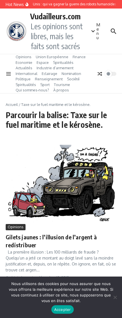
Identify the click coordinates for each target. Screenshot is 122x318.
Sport (45, 84)
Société (73, 79)
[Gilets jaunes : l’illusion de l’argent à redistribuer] (61, 184)
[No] (115, 297)
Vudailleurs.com (55, 16)
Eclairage (49, 73)
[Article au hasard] (100, 74)
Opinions (23, 57)
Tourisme (62, 84)
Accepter (62, 309)
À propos (61, 90)
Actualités (24, 68)
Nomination (71, 73)
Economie (24, 62)
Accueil (12, 104)
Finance (79, 57)
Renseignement (49, 79)
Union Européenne (52, 57)
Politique (23, 79)
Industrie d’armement (55, 68)
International (26, 73)
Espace (43, 62)
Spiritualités (63, 62)
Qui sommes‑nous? (32, 90)
